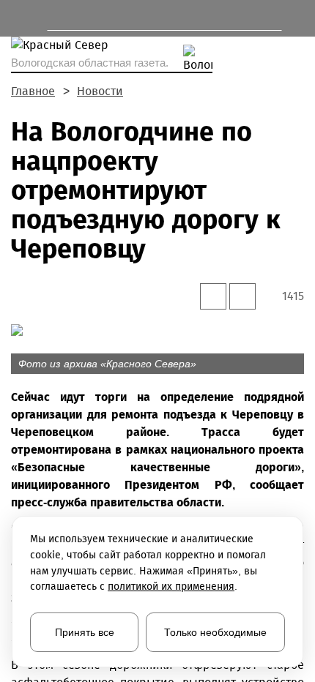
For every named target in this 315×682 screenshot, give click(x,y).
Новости (100, 91)
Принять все (84, 632)
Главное (33, 91)
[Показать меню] (18, 18)
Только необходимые (215, 632)
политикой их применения (171, 586)
